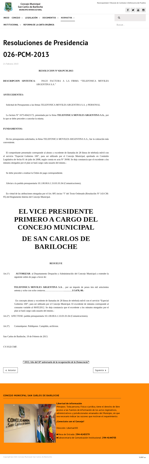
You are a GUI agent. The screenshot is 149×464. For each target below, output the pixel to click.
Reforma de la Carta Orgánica (38, 24)
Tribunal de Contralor (118, 3)
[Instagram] (143, 10)
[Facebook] (127, 10)
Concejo (16, 17)
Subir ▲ (142, 457)
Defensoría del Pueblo (137, 3)
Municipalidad (102, 3)
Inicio (6, 17)
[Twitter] (133, 10)
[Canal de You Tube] (138, 10)
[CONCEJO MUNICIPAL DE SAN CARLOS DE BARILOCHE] (24, 7)
